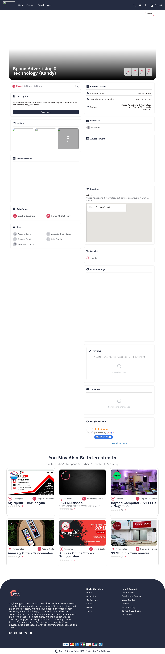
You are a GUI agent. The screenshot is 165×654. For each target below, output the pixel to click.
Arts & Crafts (48, 549)
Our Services (128, 592)
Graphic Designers (26, 216)
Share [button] (135, 74)
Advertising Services (96, 498)
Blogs (89, 607)
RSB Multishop (71, 503)
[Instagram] (15, 633)
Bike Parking (57, 239)
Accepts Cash (24, 234)
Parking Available (26, 244)
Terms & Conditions (131, 611)
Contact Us (92, 600)
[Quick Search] (134, 5)
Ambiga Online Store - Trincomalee (76, 554)
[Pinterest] (25, 633)
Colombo (68, 498)
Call (127, 74)
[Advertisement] (46, 182)
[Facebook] (10, 633)
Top (60, 651)
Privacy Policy (128, 607)
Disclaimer (127, 614)
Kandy (94, 258)
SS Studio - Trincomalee (130, 553)
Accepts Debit (24, 239)
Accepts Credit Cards (61, 234)
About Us (91, 596)
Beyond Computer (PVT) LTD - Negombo (133, 504)
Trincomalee (18, 549)
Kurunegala (18, 498)
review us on (102, 436)
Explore (90, 603)
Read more (46, 112)
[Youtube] (31, 633)
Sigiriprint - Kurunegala (26, 503)
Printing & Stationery (61, 216)
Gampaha (120, 498)
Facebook (95, 127)
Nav (141, 74)
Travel (89, 611)
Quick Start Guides (131, 596)
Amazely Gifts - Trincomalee (30, 553)
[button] (140, 5)
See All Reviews (119, 443)
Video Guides (128, 600)
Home (89, 592)
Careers (125, 603)
